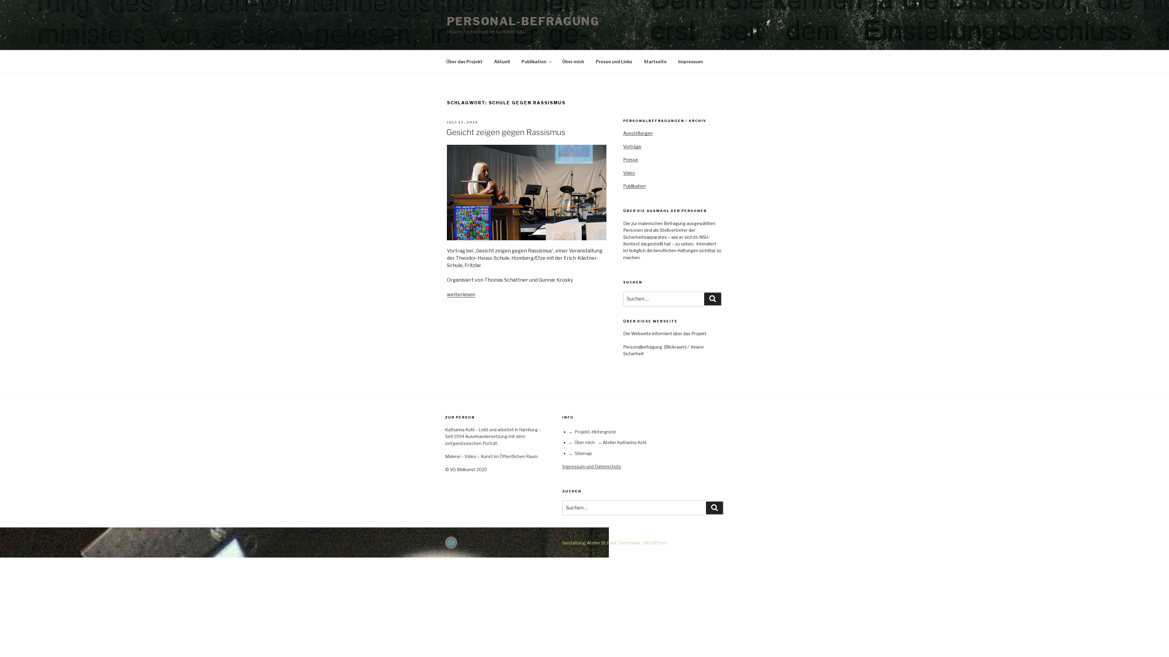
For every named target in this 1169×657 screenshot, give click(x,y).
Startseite (655, 61)
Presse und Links (614, 61)
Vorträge (632, 146)
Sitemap (583, 453)
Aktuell (502, 61)
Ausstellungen (638, 133)
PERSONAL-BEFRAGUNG (523, 21)
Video (629, 173)
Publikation (533, 61)
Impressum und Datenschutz (591, 466)
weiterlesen (461, 294)
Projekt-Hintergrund (595, 431)
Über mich (573, 61)
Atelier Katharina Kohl (624, 442)
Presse (630, 159)
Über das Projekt (464, 61)
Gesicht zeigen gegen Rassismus (505, 132)
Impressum (690, 61)
